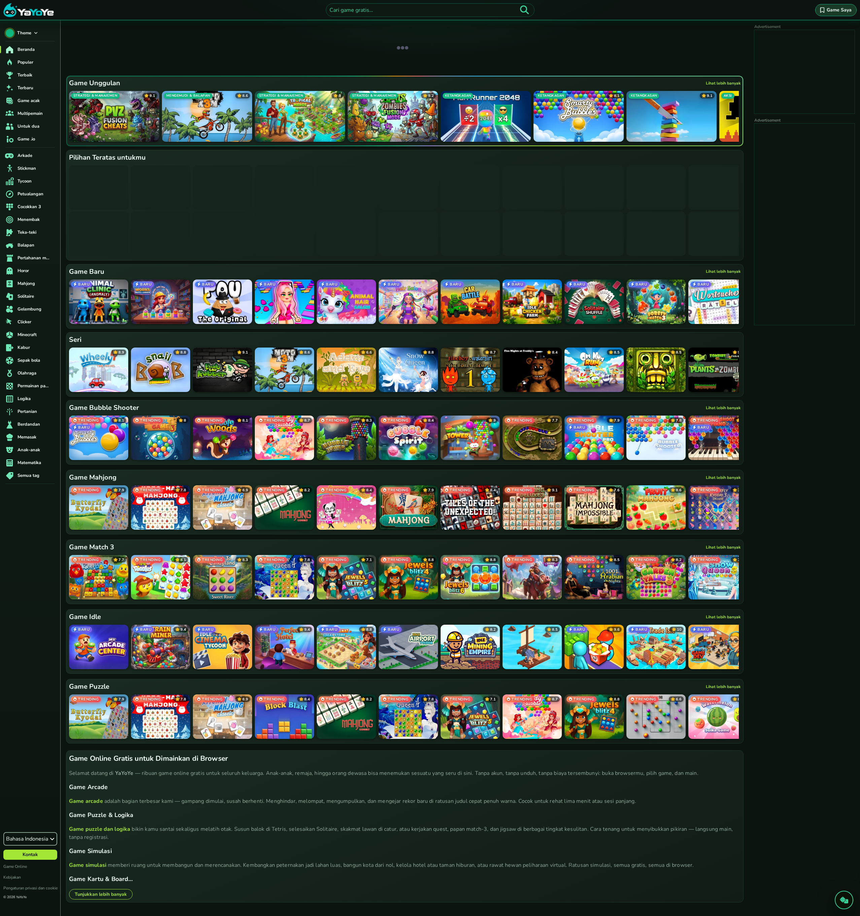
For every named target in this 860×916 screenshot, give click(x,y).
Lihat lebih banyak (723, 83)
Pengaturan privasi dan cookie (30, 888)
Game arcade (86, 801)
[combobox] (430, 10)
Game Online (15, 866)
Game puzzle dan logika (99, 829)
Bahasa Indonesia (27, 839)
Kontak (30, 854)
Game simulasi (87, 865)
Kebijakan (12, 877)
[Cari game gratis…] (524, 10)
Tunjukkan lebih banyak (101, 894)
